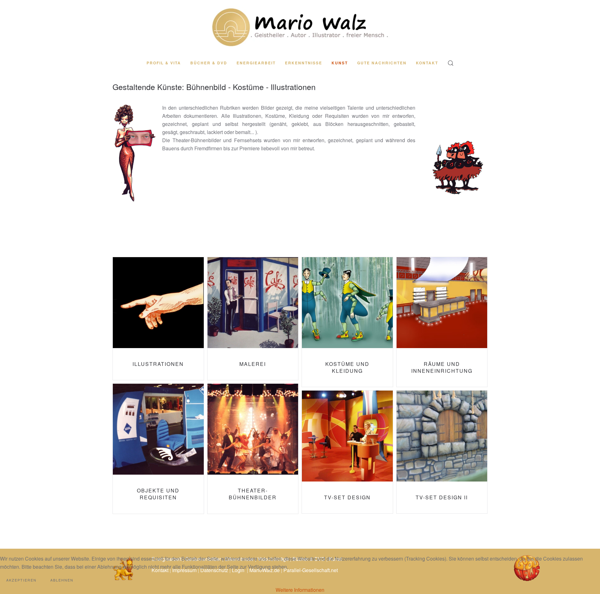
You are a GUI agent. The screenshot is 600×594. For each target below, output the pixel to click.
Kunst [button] (340, 63)
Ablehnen (61, 579)
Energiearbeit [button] (256, 63)
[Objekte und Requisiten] (158, 448)
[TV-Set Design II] (442, 452)
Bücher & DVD (208, 63)
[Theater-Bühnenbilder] (253, 448)
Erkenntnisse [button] (303, 63)
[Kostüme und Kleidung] (347, 322)
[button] (451, 63)
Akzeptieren (21, 579)
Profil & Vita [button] (164, 63)
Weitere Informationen (300, 589)
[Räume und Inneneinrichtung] (442, 322)
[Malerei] (253, 318)
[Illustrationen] (158, 318)
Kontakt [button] (427, 63)
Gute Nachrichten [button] (382, 63)
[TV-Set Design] (347, 452)
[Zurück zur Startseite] (300, 26)
